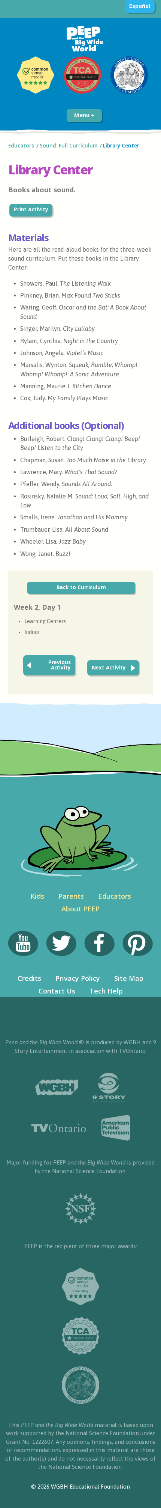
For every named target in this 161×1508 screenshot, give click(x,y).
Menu (82, 115)
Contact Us (57, 990)
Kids (37, 896)
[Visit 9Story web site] (109, 1087)
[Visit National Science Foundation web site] (80, 1209)
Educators (21, 145)
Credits (29, 978)
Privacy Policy (77, 978)
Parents (71, 896)
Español (139, 5)
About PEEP (80, 908)
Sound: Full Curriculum (68, 145)
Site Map (128, 978)
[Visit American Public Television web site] (116, 1127)
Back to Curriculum (81, 587)
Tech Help (106, 990)
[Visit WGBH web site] (56, 1087)
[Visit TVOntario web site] (58, 1128)
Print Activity (31, 209)
